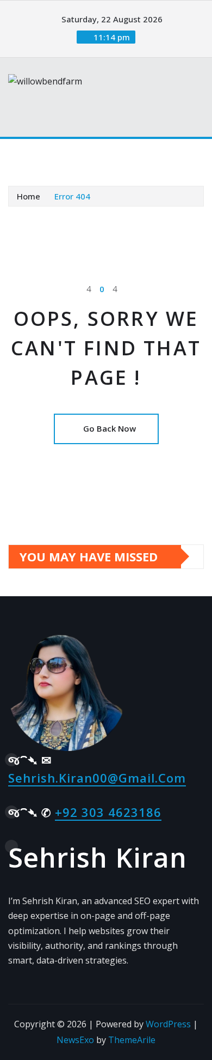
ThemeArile (131, 1040)
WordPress (168, 1024)
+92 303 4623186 (108, 812)
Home (28, 196)
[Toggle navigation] (23, 154)
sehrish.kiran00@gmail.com (97, 778)
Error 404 (72, 196)
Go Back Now (109, 428)
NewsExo (75, 1040)
